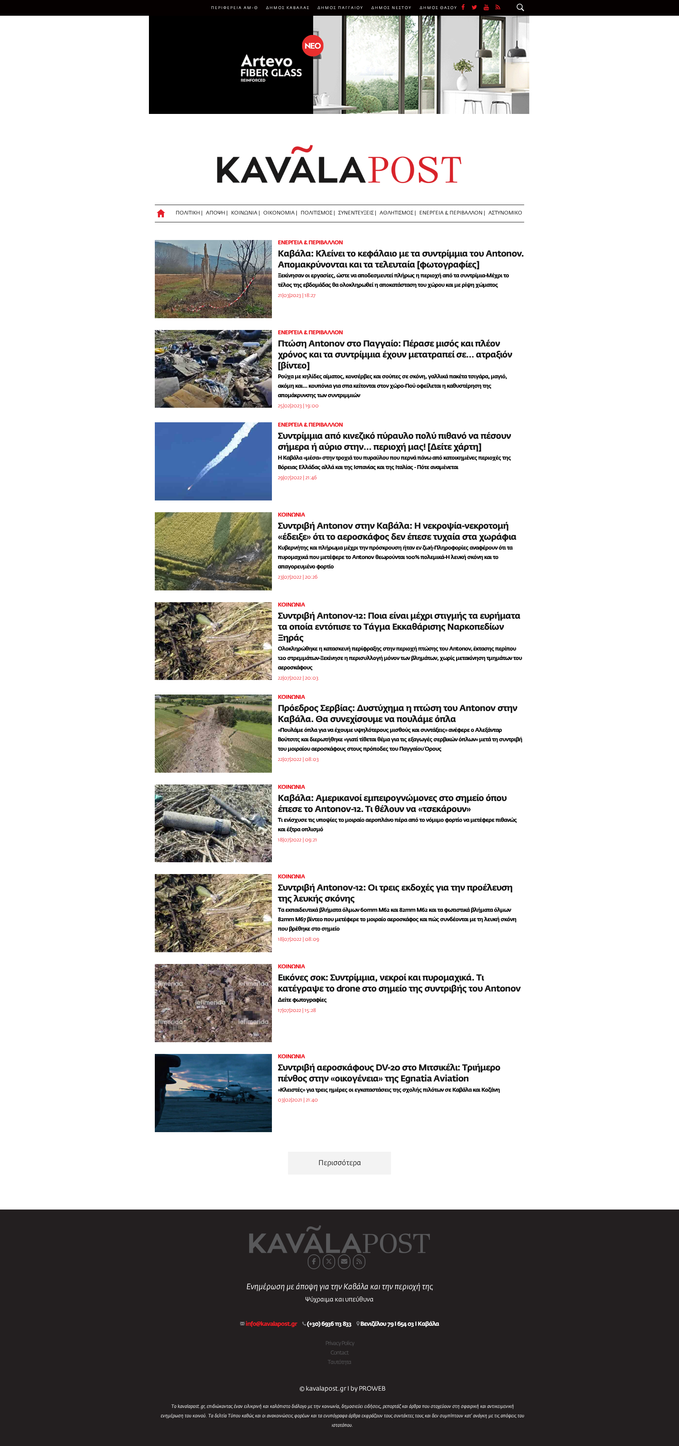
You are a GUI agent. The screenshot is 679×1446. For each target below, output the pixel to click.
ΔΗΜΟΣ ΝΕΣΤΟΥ (391, 8)
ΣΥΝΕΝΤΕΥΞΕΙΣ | (357, 213)
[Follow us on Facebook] (466, 8)
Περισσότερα (339, 1163)
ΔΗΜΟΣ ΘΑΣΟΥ (438, 8)
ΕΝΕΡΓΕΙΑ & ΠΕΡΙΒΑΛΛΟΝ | (452, 213)
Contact (339, 1353)
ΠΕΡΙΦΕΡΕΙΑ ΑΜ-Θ (234, 8)
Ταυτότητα (339, 1362)
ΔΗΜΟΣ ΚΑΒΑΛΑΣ (288, 8)
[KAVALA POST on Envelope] (344, 1261)
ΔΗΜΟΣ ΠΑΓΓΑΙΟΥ (340, 8)
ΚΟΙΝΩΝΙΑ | (245, 213)
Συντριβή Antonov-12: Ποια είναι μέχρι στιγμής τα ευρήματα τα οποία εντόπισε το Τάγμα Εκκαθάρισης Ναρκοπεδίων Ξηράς (399, 627)
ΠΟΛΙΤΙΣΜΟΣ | (318, 213)
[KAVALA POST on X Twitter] (329, 1261)
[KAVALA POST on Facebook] (314, 1261)
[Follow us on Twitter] (478, 8)
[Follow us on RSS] (498, 8)
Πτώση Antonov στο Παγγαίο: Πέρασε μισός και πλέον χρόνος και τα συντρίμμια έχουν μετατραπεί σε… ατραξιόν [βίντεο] (395, 355)
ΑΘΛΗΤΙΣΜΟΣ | (398, 213)
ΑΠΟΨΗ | (217, 213)
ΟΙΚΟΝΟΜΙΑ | (280, 213)
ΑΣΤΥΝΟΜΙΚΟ (505, 213)
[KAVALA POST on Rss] (359, 1261)
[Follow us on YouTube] (489, 8)
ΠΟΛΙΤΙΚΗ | (189, 213)
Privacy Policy (339, 1343)
